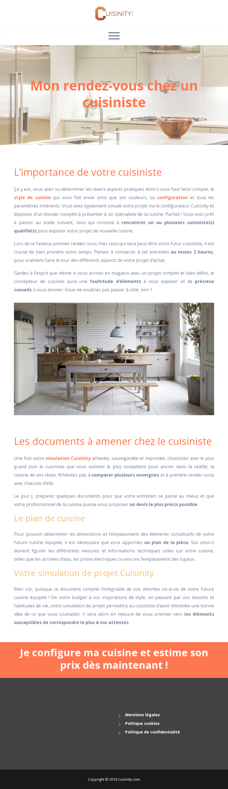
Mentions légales (142, 714)
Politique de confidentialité (152, 732)
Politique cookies (142, 723)
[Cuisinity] (114, 13)
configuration (172, 197)
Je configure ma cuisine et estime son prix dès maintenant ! (114, 659)
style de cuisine (32, 197)
